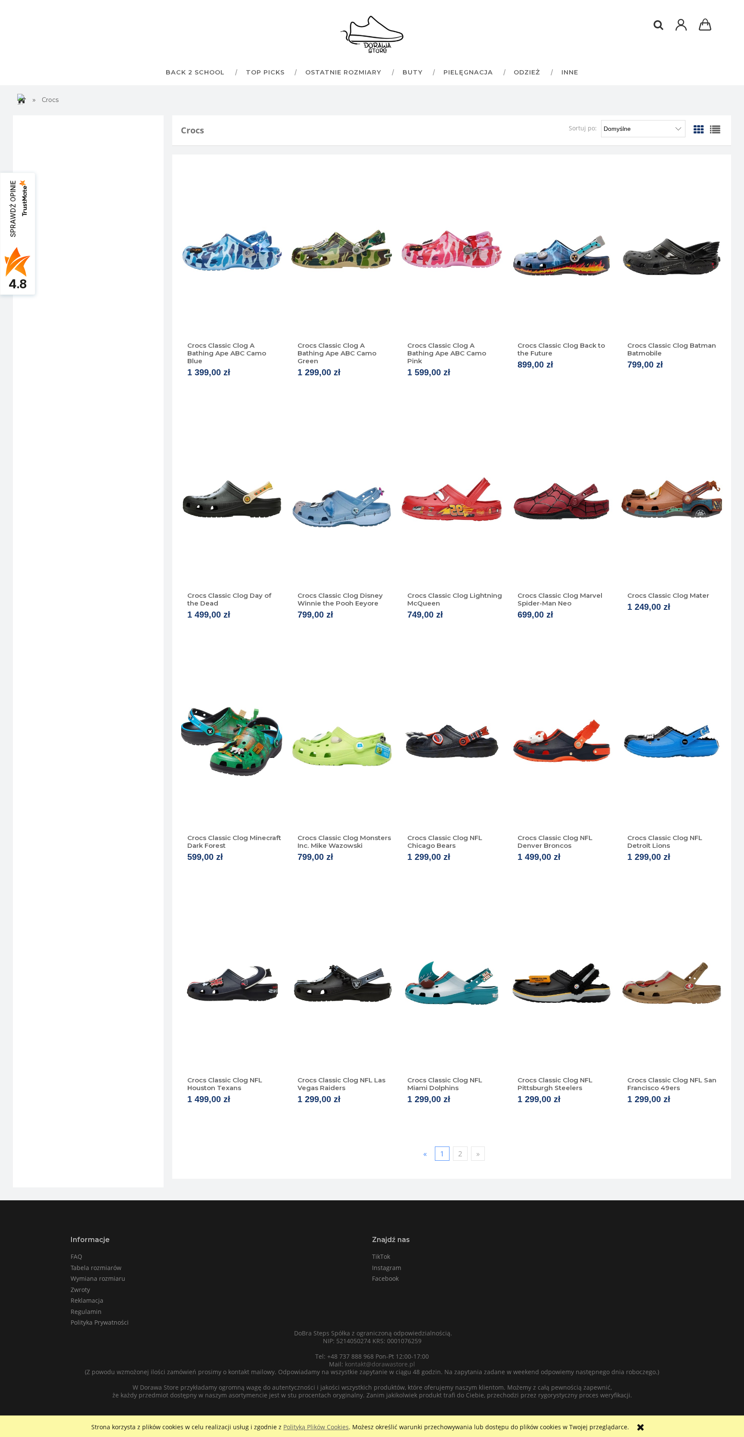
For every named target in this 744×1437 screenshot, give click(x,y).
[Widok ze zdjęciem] (699, 129)
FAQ (76, 1256)
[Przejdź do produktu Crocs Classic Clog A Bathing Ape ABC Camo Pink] (451, 249)
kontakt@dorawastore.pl (380, 1364)
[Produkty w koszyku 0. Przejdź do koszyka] (706, 26)
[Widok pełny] (715, 129)
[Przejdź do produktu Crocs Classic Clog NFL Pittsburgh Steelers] (562, 984)
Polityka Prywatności (100, 1322)
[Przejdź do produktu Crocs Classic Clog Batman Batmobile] (671, 249)
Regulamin (86, 1311)
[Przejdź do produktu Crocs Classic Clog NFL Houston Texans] (231, 984)
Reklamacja (87, 1300)
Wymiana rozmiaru (98, 1278)
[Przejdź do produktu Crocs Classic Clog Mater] (671, 499)
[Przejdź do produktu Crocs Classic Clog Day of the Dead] (231, 499)
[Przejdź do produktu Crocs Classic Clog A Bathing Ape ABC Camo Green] (342, 249)
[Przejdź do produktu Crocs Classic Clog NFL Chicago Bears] (451, 741)
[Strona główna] (372, 34)
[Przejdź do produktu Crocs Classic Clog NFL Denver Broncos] (562, 741)
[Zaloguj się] (681, 29)
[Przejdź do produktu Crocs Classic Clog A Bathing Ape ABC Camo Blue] (231, 249)
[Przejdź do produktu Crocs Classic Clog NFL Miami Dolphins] (451, 984)
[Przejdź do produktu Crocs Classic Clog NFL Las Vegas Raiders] (342, 984)
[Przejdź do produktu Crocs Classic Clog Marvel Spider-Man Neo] (562, 499)
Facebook (385, 1278)
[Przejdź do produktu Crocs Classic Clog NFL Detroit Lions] (671, 741)
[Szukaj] (658, 25)
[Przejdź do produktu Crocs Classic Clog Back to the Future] (562, 249)
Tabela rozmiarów (96, 1268)
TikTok (381, 1256)
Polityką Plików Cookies (316, 1427)
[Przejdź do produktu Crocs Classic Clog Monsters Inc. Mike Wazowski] (342, 741)
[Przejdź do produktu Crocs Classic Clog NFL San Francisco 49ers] (671, 984)
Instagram (386, 1268)
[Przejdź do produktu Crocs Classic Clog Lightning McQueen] (451, 499)
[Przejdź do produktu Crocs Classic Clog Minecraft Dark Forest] (231, 741)
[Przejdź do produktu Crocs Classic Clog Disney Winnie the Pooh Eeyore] (342, 499)
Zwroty (80, 1290)
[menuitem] (195, 72)
